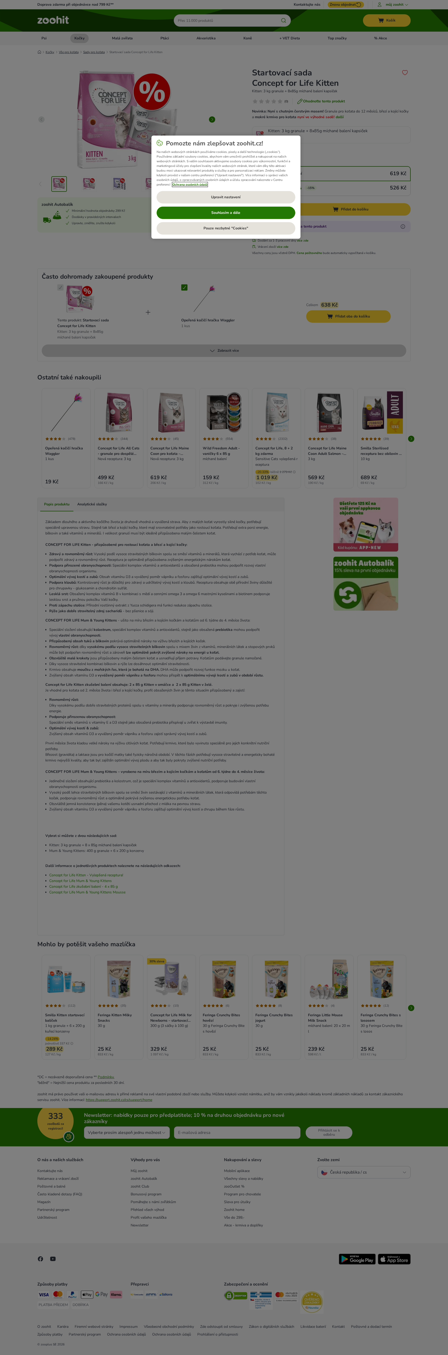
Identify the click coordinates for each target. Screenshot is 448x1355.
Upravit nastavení (226, 197)
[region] (225, 187)
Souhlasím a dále (225, 212)
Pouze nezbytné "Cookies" (226, 228)
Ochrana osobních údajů (189, 184)
